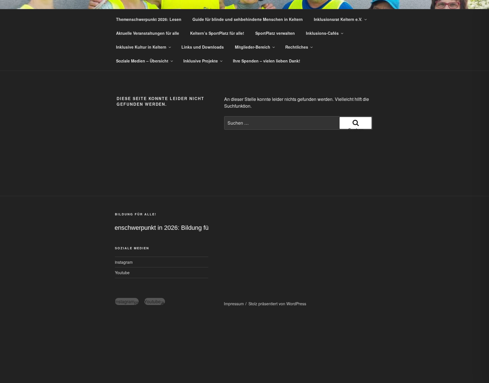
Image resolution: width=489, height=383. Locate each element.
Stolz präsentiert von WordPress (277, 303)
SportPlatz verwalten (275, 33)
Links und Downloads (202, 47)
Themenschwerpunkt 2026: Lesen (148, 19)
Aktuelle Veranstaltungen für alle (147, 33)
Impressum (234, 303)
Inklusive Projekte (200, 61)
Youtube (122, 272)
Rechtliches (296, 47)
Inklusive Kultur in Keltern (141, 47)
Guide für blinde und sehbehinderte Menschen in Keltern (247, 19)
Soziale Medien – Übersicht (142, 61)
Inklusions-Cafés (322, 33)
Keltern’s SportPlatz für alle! (217, 33)
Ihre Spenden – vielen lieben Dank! (266, 61)
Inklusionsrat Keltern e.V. (338, 19)
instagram (124, 262)
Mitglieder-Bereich (252, 47)
